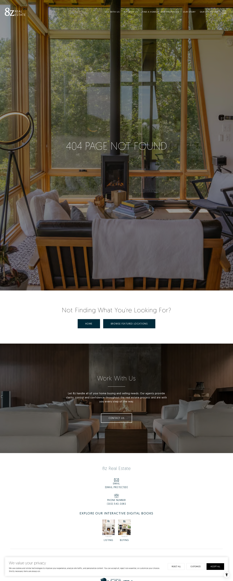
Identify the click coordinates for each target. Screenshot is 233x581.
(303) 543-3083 (116, 503)
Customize (196, 566)
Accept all (215, 566)
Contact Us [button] (116, 418)
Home (88, 323)
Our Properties (170, 11)
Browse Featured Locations (129, 323)
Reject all (176, 566)
